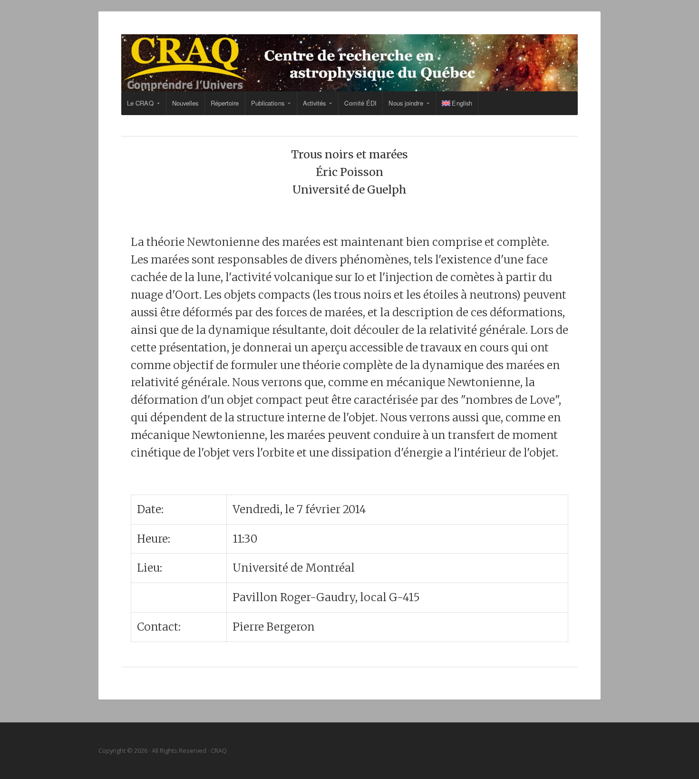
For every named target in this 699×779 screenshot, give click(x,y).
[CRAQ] (349, 62)
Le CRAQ (140, 102)
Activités (314, 102)
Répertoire (225, 102)
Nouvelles (185, 102)
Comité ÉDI (360, 102)
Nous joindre (405, 102)
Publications (267, 102)
